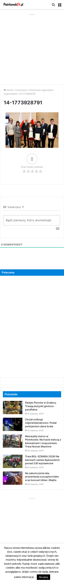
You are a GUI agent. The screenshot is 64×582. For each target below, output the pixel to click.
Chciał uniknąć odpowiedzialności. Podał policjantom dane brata (41, 423)
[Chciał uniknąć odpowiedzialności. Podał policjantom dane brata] (12, 424)
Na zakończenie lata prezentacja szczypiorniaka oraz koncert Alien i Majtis (42, 477)
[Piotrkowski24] (13, 4)
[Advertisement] (32, 48)
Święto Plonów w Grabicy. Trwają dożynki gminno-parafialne (41, 406)
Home (9, 90)
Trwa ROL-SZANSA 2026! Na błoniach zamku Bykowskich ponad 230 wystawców (42, 460)
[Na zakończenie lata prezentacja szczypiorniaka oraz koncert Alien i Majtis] (12, 478)
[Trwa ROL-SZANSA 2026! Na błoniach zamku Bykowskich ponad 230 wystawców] (12, 461)
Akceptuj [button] (43, 577)
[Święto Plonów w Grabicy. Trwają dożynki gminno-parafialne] (12, 407)
